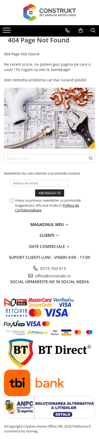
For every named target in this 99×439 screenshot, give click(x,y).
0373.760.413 (52, 268)
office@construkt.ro (52, 275)
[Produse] (7, 32)
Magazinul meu (47, 224)
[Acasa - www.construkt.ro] (49, 12)
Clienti (47, 235)
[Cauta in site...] (93, 30)
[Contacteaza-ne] (67, 30)
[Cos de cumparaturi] (80, 30)
